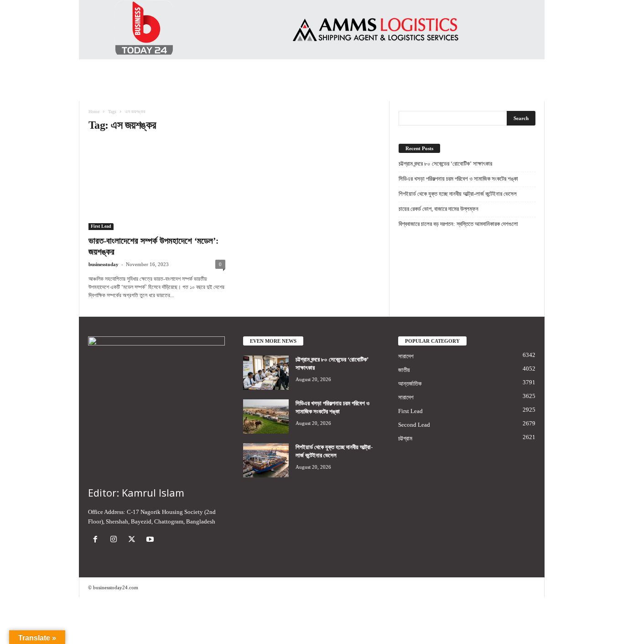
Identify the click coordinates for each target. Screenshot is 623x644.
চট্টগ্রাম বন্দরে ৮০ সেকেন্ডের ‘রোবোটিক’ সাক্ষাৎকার (445, 163)
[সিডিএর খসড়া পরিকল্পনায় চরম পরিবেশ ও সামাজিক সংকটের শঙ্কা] (266, 416)
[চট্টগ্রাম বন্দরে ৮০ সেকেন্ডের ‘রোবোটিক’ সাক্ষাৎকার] (266, 373)
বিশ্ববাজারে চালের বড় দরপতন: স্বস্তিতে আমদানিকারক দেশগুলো (458, 223)
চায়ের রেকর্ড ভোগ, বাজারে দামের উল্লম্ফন (438, 208)
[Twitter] (134, 540)
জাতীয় (404, 370)
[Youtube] (151, 540)
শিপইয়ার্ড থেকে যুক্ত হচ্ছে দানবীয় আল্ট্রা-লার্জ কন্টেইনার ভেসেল (458, 193)
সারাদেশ (406, 356)
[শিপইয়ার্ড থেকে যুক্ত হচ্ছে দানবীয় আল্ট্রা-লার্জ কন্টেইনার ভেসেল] (266, 460)
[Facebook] (97, 540)
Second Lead (414, 424)
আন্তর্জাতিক (409, 383)
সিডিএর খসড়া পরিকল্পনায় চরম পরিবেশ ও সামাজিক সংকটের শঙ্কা (458, 178)
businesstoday (103, 264)
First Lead (101, 226)
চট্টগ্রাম (405, 438)
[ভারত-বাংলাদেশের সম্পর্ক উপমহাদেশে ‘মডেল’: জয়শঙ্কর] (156, 185)
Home (93, 111)
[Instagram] (115, 540)
